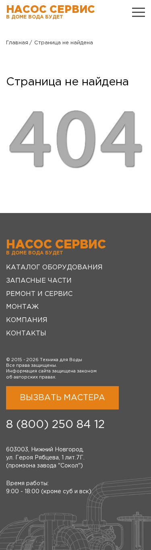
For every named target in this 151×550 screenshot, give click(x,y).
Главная (17, 43)
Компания (27, 320)
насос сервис (50, 12)
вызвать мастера (62, 397)
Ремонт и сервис (39, 294)
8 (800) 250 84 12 (55, 425)
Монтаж (22, 307)
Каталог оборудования (54, 268)
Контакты (26, 334)
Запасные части (39, 281)
